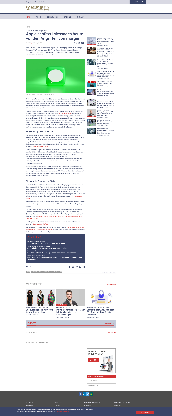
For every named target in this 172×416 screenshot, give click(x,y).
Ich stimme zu (145, 412)
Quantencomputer (56, 272)
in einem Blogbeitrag (65, 113)
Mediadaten (43, 2)
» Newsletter (137, 2)
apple (28, 272)
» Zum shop (92, 381)
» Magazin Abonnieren (97, 376)
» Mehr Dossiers (109, 333)
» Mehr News (111, 284)
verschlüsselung (44, 272)
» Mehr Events (108, 323)
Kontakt (34, 2)
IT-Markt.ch (87, 405)
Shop (27, 2)
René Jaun (32, 44)
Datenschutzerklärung (62, 411)
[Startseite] (39, 8)
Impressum (117, 405)
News (28, 27)
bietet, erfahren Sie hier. (40, 224)
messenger (34, 272)
